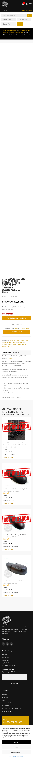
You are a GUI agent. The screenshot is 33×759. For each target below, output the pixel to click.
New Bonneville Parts (12, 30)
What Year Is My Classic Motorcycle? (11, 708)
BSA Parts (4, 654)
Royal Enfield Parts (7, 663)
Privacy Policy (19, 756)
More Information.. (14, 450)
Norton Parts (5, 660)
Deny (16, 747)
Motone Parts (24, 340)
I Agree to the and (17, 328)
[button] (28, 51)
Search (20, 24)
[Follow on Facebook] (2, 10)
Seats (17, 342)
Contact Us (5, 697)
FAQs (3, 700)
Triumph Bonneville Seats (24, 30)
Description (7, 352)
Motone (10, 358)
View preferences (16, 752)
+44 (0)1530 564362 (27, 10)
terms (16, 328)
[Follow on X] (4, 10)
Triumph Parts (5, 657)
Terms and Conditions (8, 703)
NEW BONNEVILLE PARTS (8, 666)
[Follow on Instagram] (6, 10)
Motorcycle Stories (7, 711)
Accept (16, 742)
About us (4, 694)
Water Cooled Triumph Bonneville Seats (13, 32)
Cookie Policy (12, 756)
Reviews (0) (15, 352)
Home (4, 30)
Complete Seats (14, 340)
